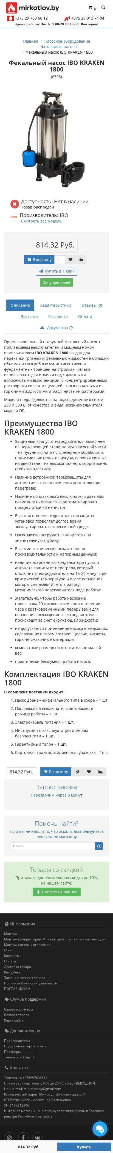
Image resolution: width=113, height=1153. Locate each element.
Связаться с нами (18, 1009)
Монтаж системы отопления (27, 944)
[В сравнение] (81, 259)
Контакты (11, 955)
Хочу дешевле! (56, 282)
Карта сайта (14, 1020)
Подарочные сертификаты (25, 1046)
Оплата (85, 316)
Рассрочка (58, 316)
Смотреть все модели (41, 221)
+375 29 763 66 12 (31, 18)
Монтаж (10, 933)
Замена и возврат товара (24, 977)
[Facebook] (24, 1136)
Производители (17, 1040)
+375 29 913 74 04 (87, 18)
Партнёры (12, 1051)
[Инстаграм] (10, 1136)
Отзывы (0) (91, 305)
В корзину (42, 259)
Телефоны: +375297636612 (25, 1077)
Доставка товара (17, 966)
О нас (8, 950)
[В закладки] (70, 259)
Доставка (29, 316)
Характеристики (55, 305)
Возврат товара (16, 1014)
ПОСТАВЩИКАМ (17, 988)
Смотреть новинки (59, 891)
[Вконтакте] (38, 1136)
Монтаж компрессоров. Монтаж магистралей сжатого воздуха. (55, 939)
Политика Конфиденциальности (30, 983)
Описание (20, 305)
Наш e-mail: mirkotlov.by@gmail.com (32, 1088)
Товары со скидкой (19, 1057)
